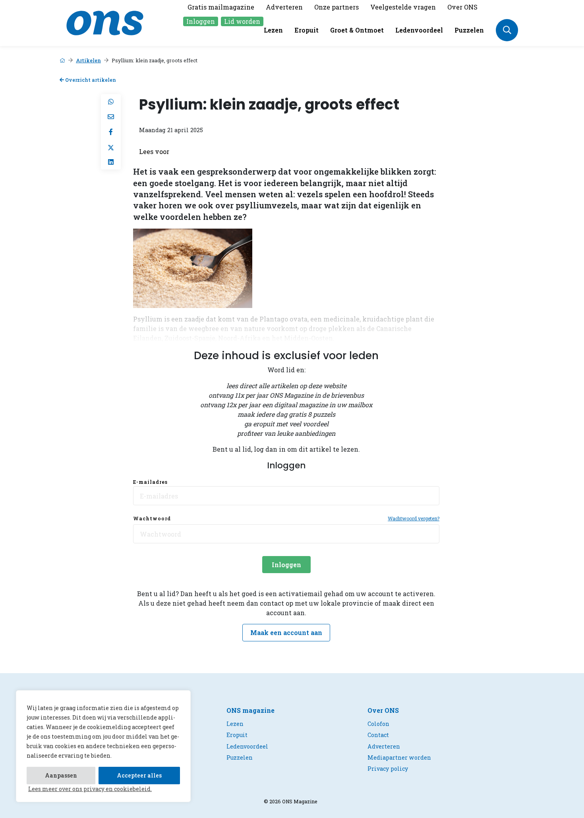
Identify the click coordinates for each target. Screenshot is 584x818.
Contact (378, 735)
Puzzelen (469, 30)
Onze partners (336, 7)
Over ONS (462, 7)
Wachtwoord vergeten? (413, 518)
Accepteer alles (139, 775)
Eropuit (306, 30)
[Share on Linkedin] (111, 161)
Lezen (273, 30)
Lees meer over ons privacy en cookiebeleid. (90, 789)
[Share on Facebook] (111, 131)
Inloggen (200, 21)
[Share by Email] (111, 116)
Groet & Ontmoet (357, 30)
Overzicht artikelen (90, 80)
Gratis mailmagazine (221, 7)
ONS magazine (250, 710)
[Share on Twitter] (111, 146)
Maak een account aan (286, 632)
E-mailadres (150, 482)
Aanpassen (61, 775)
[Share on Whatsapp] (111, 101)
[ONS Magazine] (105, 22)
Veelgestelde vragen (403, 7)
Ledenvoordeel (419, 30)
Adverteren (284, 7)
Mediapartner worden (399, 757)
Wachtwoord (152, 518)
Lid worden (242, 21)
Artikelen (88, 60)
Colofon (378, 724)
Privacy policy (387, 768)
